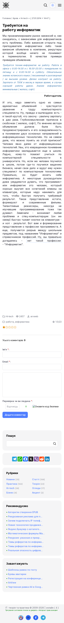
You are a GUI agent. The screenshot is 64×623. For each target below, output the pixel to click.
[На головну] (5, 5)
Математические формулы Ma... (26, 533)
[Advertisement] (32, 279)
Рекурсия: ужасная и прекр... (24, 537)
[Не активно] (35, 617)
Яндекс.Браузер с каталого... (24, 529)
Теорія (36, 484)
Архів (15, 18)
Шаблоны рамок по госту (22, 569)
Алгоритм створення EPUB (23, 512)
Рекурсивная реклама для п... (25, 516)
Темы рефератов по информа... (25, 542)
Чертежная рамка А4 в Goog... (25, 587)
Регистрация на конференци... (25, 578)
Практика (11, 484)
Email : (6, 361)
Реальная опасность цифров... (25, 550)
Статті (35, 479)
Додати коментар (15, 414)
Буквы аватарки (17, 574)
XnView (12, 582)
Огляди (36, 488)
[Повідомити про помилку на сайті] (20, 617)
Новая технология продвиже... (25, 525)
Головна (6, 18)
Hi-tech (24, 18)
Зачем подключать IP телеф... (25, 520)
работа (10, 321)
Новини (10, 479)
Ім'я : (5, 349)
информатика (22, 321)
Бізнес (10, 492)
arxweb (34, 316)
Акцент (36, 492)
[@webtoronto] (28, 617)
